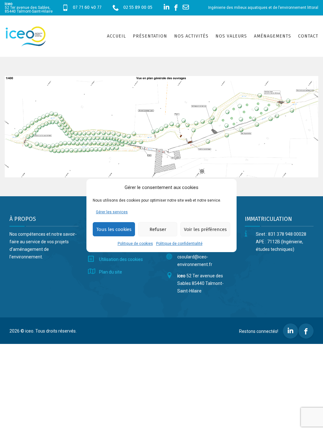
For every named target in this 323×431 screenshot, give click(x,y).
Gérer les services (112, 212)
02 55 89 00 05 (137, 7)
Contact (308, 36)
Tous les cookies (114, 229)
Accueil (116, 36)
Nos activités (191, 36)
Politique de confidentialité (179, 243)
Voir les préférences (205, 229)
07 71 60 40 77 (87, 7)
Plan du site (110, 272)
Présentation (150, 36)
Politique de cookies (135, 243)
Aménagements (272, 36)
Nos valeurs (231, 36)
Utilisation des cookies (121, 259)
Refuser (158, 229)
